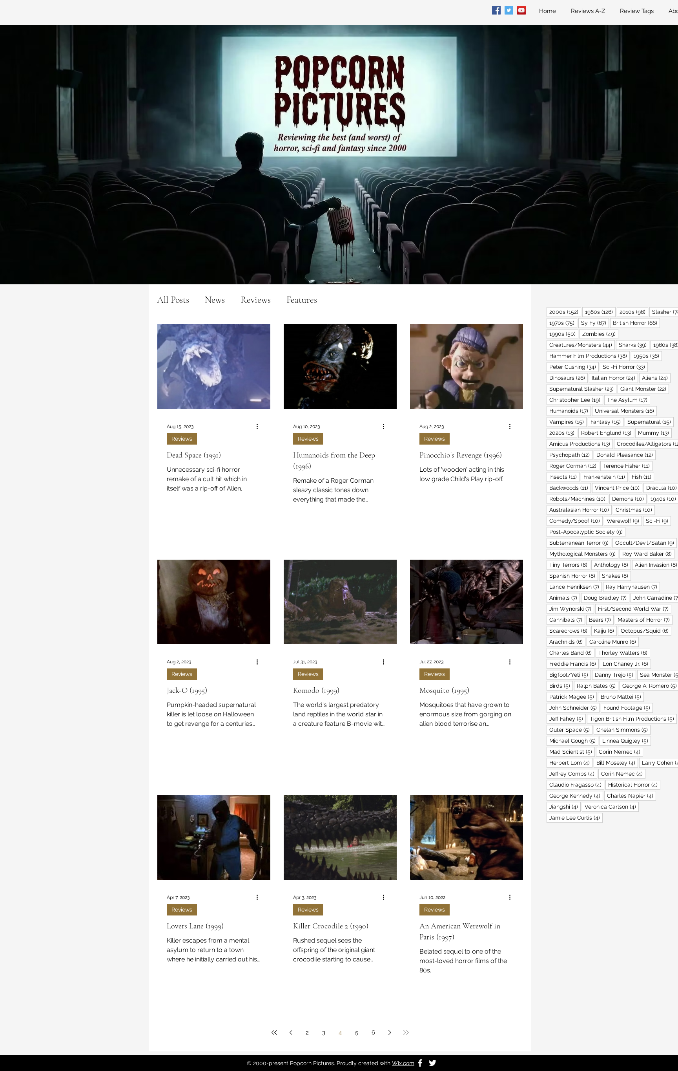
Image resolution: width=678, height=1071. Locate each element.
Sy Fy (595, 322)
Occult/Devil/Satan (646, 542)
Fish (643, 476)
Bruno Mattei (622, 696)
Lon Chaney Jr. (627, 663)
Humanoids (570, 410)
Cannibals (567, 619)
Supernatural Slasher (582, 388)
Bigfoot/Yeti (570, 674)
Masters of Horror (645, 619)
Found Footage (628, 707)
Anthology (612, 564)
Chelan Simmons (623, 729)
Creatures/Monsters (582, 344)
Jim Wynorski (571, 608)
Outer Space (570, 729)
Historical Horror (634, 784)
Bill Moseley (617, 762)
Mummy (655, 432)
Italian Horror (615, 377)
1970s (563, 322)
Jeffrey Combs (573, 773)
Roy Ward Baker (648, 553)
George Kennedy (576, 795)
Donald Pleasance (626, 454)
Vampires (568, 421)
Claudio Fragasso (576, 784)
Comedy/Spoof (576, 520)
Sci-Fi (658, 520)
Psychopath (570, 454)
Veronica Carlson (612, 806)
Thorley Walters (624, 652)
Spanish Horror (573, 575)
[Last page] (406, 1032)
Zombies (600, 333)
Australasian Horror (580, 509)
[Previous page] (291, 1032)
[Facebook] (496, 10)
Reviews (256, 300)
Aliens (656, 377)
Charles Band (571, 652)
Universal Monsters (626, 410)
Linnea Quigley (626, 740)
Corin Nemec (621, 751)
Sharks (634, 344)
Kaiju (605, 630)
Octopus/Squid (646, 630)
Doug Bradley (606, 597)
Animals (564, 597)
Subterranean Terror (580, 542)
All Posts (173, 300)
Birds (561, 685)
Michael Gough (573, 740)
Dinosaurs (568, 377)
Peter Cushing (574, 366)
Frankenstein (605, 476)
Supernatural (650, 421)
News (215, 300)
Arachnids (567, 641)
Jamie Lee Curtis (576, 817)
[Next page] (390, 1032)
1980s (600, 311)
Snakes (616, 575)
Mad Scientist (572, 751)
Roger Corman (574, 465)
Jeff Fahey (567, 718)
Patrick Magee (573, 696)
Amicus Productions (581, 443)
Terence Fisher (627, 465)
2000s (565, 311)
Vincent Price (618, 487)
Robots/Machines (578, 498)
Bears (601, 619)
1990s (563, 333)
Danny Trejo (615, 674)
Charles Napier (631, 795)
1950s (648, 355)
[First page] (274, 1032)
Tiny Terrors (569, 564)
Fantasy (607, 421)
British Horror (636, 322)
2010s (634, 311)
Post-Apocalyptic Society (587, 531)
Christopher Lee (576, 399)
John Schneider (574, 707)
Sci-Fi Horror (625, 366)
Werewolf (624, 520)
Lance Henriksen (575, 586)
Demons (629, 498)
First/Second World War (634, 608)
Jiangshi (565, 806)
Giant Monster (644, 388)
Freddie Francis (574, 663)
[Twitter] (509, 10)
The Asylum (628, 399)
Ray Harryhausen (633, 586)
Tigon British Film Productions (633, 718)
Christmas (635, 509)
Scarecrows (569, 630)
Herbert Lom (570, 762)
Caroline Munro (614, 641)
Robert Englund (607, 432)
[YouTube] (521, 10)
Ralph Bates (597, 685)
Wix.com (403, 1063)
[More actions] (259, 426)
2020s (563, 432)
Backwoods (570, 487)
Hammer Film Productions (589, 355)
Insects (564, 476)
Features (301, 300)
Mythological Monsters (583, 553)
